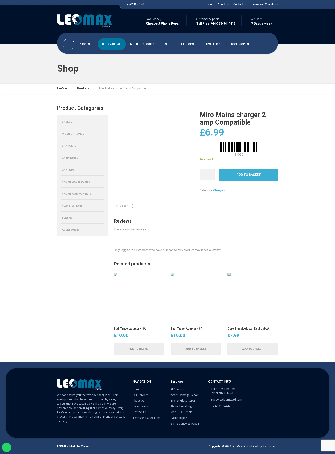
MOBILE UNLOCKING (143, 44)
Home (136, 389)
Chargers (219, 190)
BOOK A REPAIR (112, 44)
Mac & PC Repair (181, 412)
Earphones (70, 158)
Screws (67, 217)
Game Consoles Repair (184, 423)
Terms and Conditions (264, 4)
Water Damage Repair (184, 395)
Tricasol (86, 446)
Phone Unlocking (181, 406)
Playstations (72, 205)
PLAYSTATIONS (212, 44)
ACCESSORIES (240, 44)
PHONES (84, 44)
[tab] (124, 206)
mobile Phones (73, 134)
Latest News (141, 406)
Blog (210, 4)
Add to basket (249, 175)
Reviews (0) (124, 206)
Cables (67, 122)
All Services (177, 389)
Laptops (68, 170)
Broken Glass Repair (183, 400)
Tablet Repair (178, 418)
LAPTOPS (187, 44)
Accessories (71, 229)
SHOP (169, 44)
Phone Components (77, 193)
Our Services (140, 395)
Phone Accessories (76, 181)
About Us (223, 4)
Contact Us (240, 4)
